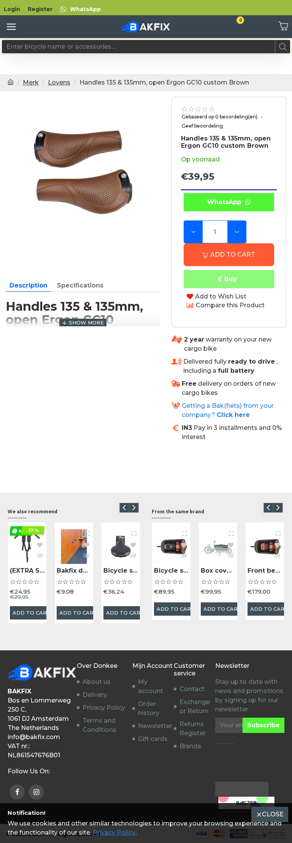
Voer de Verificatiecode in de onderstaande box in (239, 764)
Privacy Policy (114, 832)
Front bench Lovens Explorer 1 (265, 570)
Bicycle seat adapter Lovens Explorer (171, 570)
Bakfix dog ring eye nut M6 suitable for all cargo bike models (74, 570)
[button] (124, 508)
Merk (31, 82)
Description (29, 285)
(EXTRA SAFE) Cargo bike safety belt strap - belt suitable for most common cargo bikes (27, 570)
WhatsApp (226, 202)
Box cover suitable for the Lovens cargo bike (218, 570)
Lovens (59, 82)
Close (273, 814)
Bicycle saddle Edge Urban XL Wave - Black (120, 570)
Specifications (80, 285)
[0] (280, 26)
